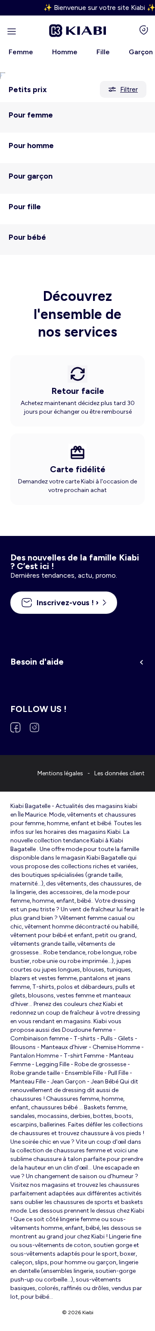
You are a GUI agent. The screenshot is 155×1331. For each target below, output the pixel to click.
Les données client (119, 773)
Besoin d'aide (37, 661)
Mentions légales (60, 773)
